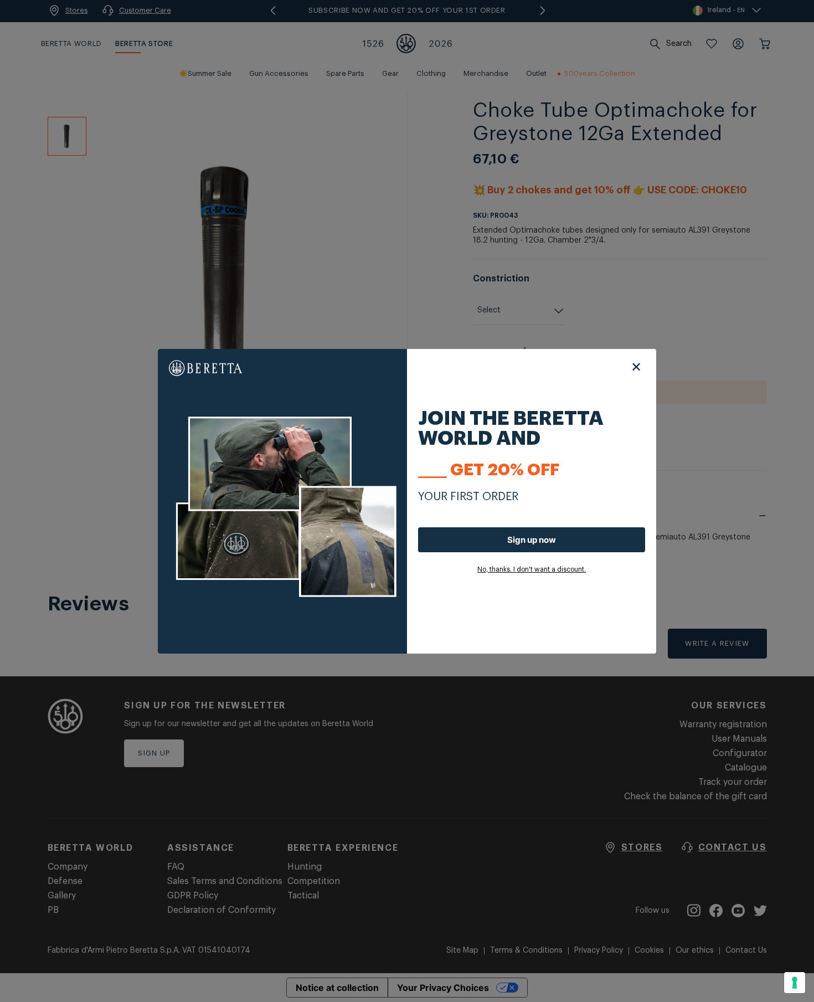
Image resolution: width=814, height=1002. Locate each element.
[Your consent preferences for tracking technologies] (794, 982)
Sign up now (531, 540)
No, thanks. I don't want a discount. (531, 569)
